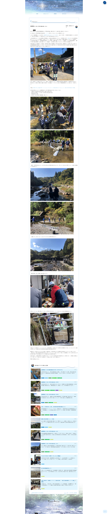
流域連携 (57, 390)
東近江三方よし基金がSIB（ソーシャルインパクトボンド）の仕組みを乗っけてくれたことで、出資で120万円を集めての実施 (54, 87)
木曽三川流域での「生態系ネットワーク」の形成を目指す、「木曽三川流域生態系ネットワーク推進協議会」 (57, 481)
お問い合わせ (64, 13)
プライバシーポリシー (57, 509)
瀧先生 (69, 38)
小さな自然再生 (52, 390)
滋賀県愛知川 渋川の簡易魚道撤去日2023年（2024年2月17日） (52, 369)
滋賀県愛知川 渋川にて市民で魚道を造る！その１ (49, 443)
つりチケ (47, 33)
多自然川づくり (47, 390)
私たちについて (46, 13)
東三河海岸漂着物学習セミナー (46, 468)
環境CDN (60, 390)
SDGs (43, 402)
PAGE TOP (105, 511)
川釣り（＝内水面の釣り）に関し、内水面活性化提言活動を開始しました (53, 406)
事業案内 (55, 13)
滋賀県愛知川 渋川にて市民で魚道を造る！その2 (49, 431)
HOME (37, 13)
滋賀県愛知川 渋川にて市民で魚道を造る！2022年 (50, 394)
